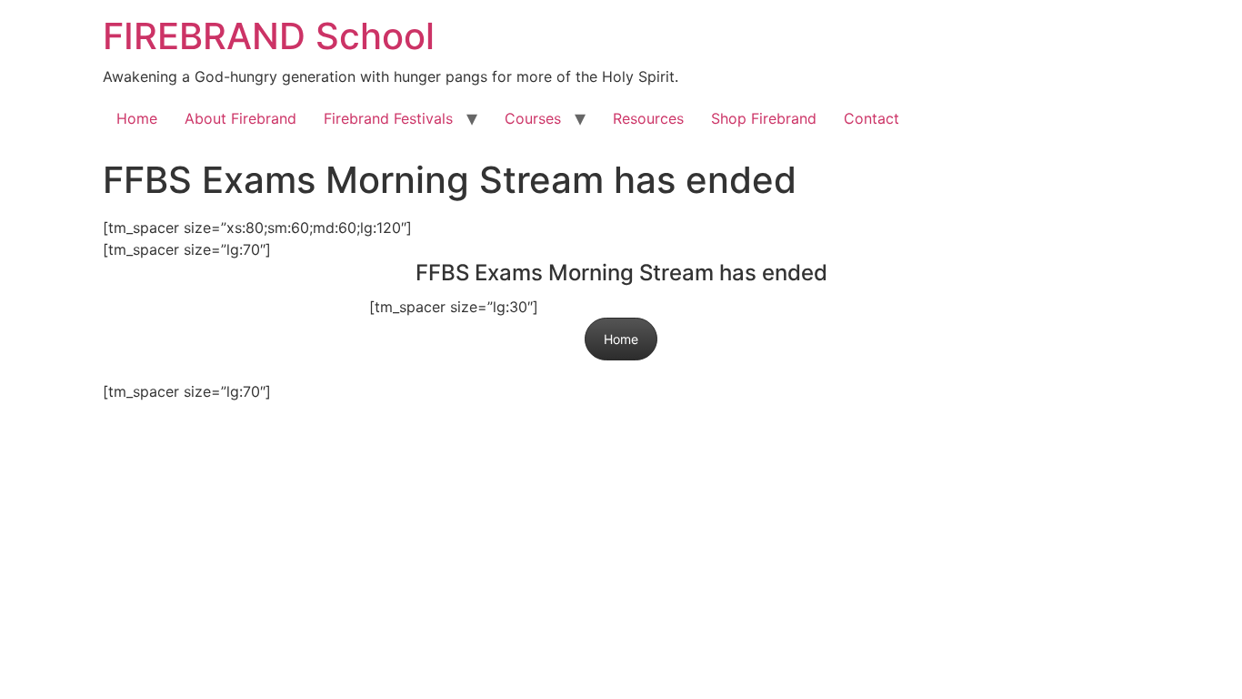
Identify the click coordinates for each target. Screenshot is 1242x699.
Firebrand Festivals (388, 118)
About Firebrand (240, 118)
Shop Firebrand (763, 118)
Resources (648, 118)
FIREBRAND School (269, 36)
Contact (871, 118)
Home (136, 118)
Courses (533, 118)
